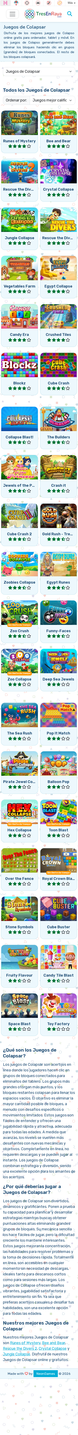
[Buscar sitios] (69, 14)
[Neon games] (5, 2)
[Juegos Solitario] (48, 2)
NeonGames (45, 1374)
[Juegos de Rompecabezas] (59, 2)
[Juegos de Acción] (27, 2)
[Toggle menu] (12, 14)
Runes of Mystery (25, 1343)
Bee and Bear (53, 1343)
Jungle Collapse (16, 1354)
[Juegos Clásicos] (37, 2)
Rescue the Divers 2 (20, 1348)
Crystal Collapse (53, 1348)
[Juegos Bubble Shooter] (16, 2)
